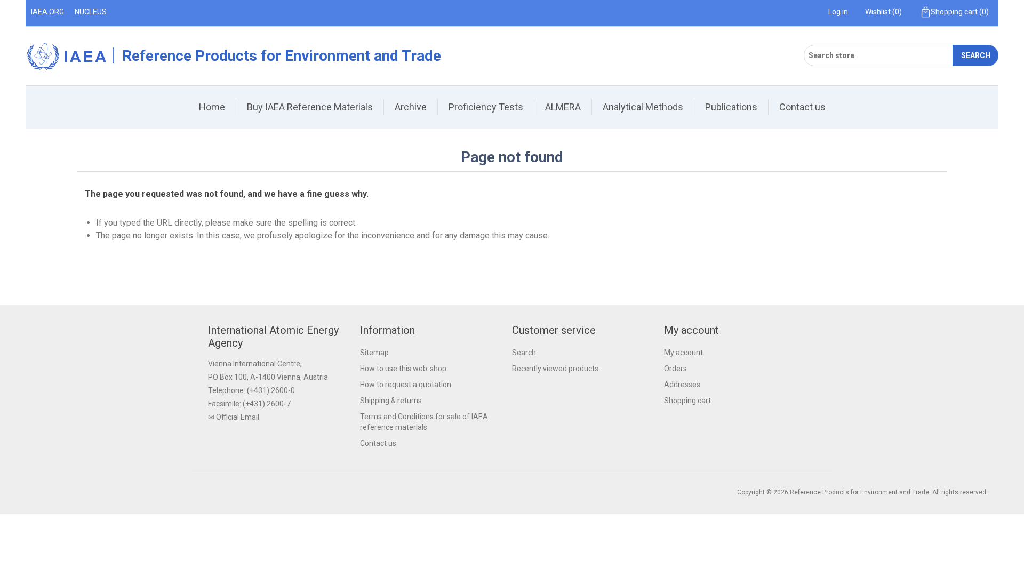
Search (975, 55)
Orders (675, 368)
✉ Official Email (233, 417)
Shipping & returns (391, 400)
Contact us (802, 107)
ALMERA (563, 107)
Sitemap (374, 352)
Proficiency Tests (486, 107)
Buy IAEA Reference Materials (310, 107)
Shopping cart (687, 400)
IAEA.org (47, 11)
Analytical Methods (643, 107)
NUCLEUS (91, 11)
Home (212, 107)
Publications (731, 107)
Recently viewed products (555, 368)
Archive (411, 107)
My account (683, 352)
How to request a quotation (405, 384)
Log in (838, 11)
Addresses (682, 384)
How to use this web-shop (403, 368)
